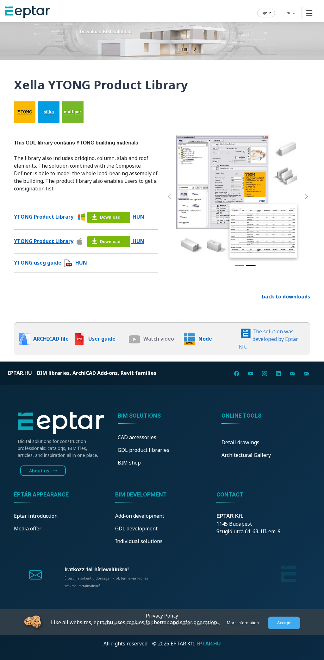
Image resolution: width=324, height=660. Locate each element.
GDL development (136, 528)
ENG (288, 12)
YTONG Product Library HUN (79, 216)
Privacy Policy (162, 615)
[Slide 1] (239, 265)
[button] (169, 196)
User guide (101, 338)
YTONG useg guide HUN (50, 262)
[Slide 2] (251, 265)
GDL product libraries (143, 449)
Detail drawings (240, 442)
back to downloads (286, 296)
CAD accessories (137, 437)
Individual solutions (139, 541)
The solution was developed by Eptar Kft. (268, 339)
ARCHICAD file (50, 338)
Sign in (266, 12)
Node (204, 338)
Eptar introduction (36, 515)
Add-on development (139, 515)
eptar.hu (20, 372)
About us (39, 471)
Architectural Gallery (246, 455)
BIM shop (129, 462)
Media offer (27, 528)
